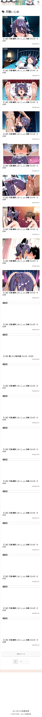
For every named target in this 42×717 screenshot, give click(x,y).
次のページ (21, 654)
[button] (38, 429)
